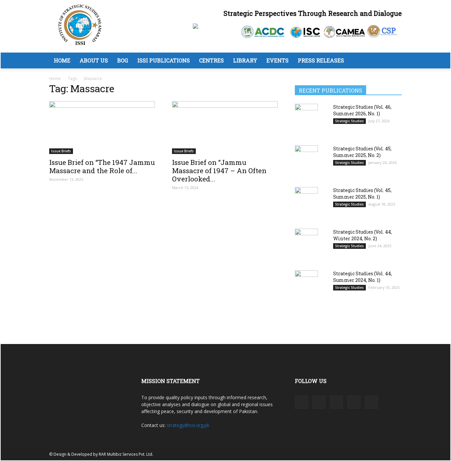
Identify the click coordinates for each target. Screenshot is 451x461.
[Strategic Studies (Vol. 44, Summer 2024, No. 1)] (306, 286)
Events (277, 60)
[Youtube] (371, 402)
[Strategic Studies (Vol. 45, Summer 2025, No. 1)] (306, 203)
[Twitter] (354, 402)
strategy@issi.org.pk (188, 425)
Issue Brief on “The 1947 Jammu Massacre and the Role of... (102, 166)
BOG (122, 60)
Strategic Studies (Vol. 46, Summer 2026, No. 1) (362, 110)
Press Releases (321, 60)
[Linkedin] (319, 402)
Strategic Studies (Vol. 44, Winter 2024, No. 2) (362, 235)
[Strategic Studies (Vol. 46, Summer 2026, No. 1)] (306, 120)
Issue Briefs (61, 151)
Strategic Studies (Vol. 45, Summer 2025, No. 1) (362, 193)
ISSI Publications (163, 60)
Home (62, 60)
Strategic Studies (349, 121)
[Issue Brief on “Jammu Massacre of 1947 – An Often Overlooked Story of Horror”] (225, 127)
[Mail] (336, 402)
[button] (394, 61)
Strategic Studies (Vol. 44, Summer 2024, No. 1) (362, 276)
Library (245, 60)
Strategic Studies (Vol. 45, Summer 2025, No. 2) (362, 151)
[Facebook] (301, 402)
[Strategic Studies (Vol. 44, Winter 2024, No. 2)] (306, 245)
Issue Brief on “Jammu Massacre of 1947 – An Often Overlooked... (219, 170)
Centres (211, 60)
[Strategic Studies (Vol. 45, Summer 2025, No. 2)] (306, 161)
